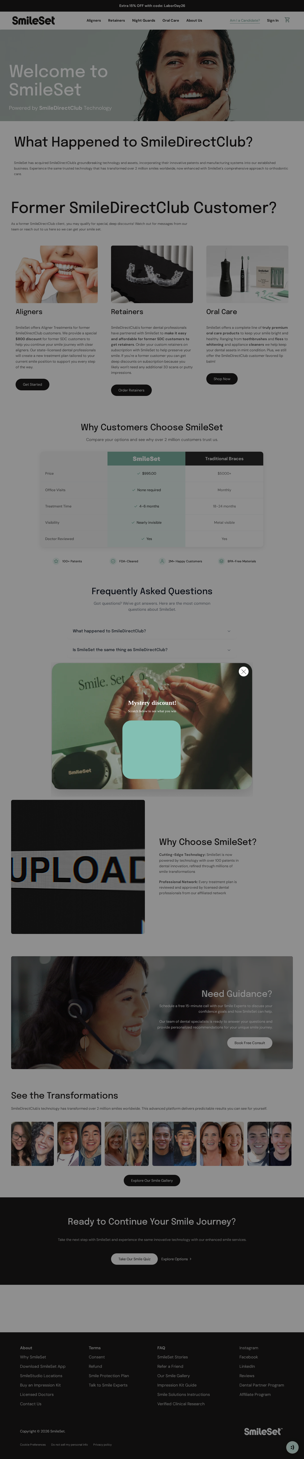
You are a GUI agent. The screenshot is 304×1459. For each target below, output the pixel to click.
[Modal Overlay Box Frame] (152, 729)
